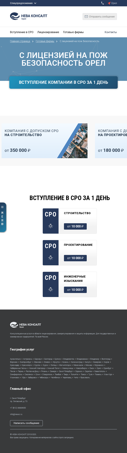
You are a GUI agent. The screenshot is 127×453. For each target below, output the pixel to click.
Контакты (111, 32)
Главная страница (20, 41)
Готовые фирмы (45, 41)
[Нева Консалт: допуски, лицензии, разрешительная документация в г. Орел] (30, 15)
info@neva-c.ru (16, 414)
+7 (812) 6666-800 (18, 408)
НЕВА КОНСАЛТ (19, 434)
